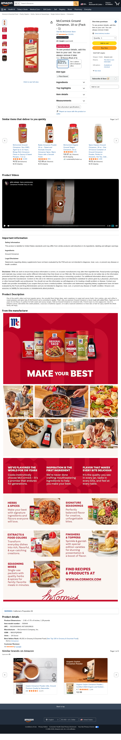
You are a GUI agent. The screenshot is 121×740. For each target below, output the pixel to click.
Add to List (95, 87)
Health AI (11, 9)
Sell (55, 9)
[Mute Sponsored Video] (54, 680)
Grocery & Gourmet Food (10, 14)
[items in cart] (117, 4)
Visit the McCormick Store (66, 32)
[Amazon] (7, 4)
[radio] (4, 23)
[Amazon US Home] (29, 720)
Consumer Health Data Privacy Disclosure (62, 727)
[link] (22, 151)
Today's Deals (22, 9)
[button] (3, 9)
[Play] (4, 226)
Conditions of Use (31, 727)
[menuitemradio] (112, 226)
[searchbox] (46, 3)
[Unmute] (116, 225)
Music (70, 9)
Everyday (87, 9)
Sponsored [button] (5, 654)
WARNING (8, 611)
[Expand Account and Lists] (102, 4)
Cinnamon (70, 14)
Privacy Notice (43, 727)
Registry (62, 9)
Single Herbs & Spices (58, 14)
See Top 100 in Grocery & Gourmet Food (62, 638)
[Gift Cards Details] (51, 9)
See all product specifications (69, 107)
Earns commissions (26, 182)
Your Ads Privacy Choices (86, 727)
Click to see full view (31, 82)
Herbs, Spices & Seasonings (40, 14)
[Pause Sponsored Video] (54, 675)
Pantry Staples (24, 14)
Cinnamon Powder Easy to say (21, 184)
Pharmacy (78, 9)
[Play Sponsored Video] (85, 670)
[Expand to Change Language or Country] (86, 4)
